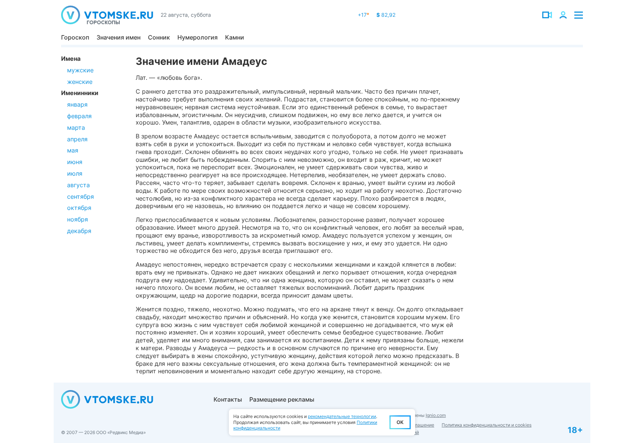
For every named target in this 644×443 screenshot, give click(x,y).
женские (79, 81)
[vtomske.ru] (107, 15)
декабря (79, 231)
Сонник (159, 37)
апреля (77, 139)
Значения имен (119, 37)
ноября (77, 219)
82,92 (385, 15)
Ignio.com (436, 415)
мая (72, 150)
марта (76, 127)
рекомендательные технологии (342, 416)
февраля (79, 116)
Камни (234, 37)
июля (74, 173)
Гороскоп (75, 37)
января (77, 104)
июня (74, 162)
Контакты (228, 399)
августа (78, 185)
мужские (80, 70)
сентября (80, 196)
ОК (400, 422)
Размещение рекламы (281, 399)
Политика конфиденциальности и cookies (486, 425)
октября (79, 207)
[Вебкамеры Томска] (547, 15)
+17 (363, 15)
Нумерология (197, 37)
